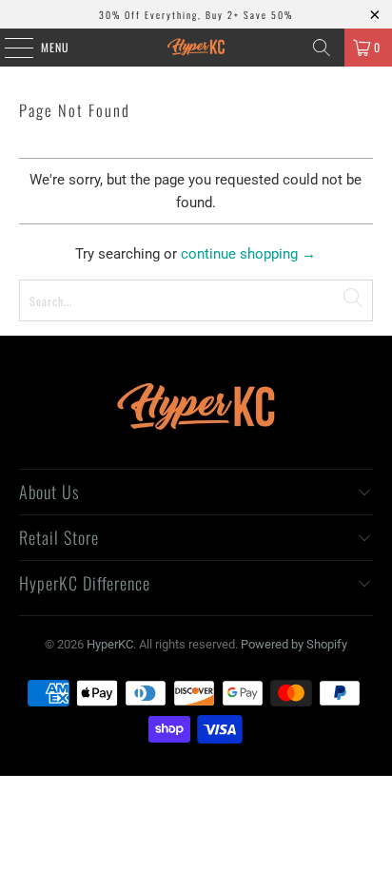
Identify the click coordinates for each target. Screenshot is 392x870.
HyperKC (110, 644)
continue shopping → (248, 253)
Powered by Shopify (294, 644)
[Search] (322, 48)
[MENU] (8, 48)
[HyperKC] (196, 48)
